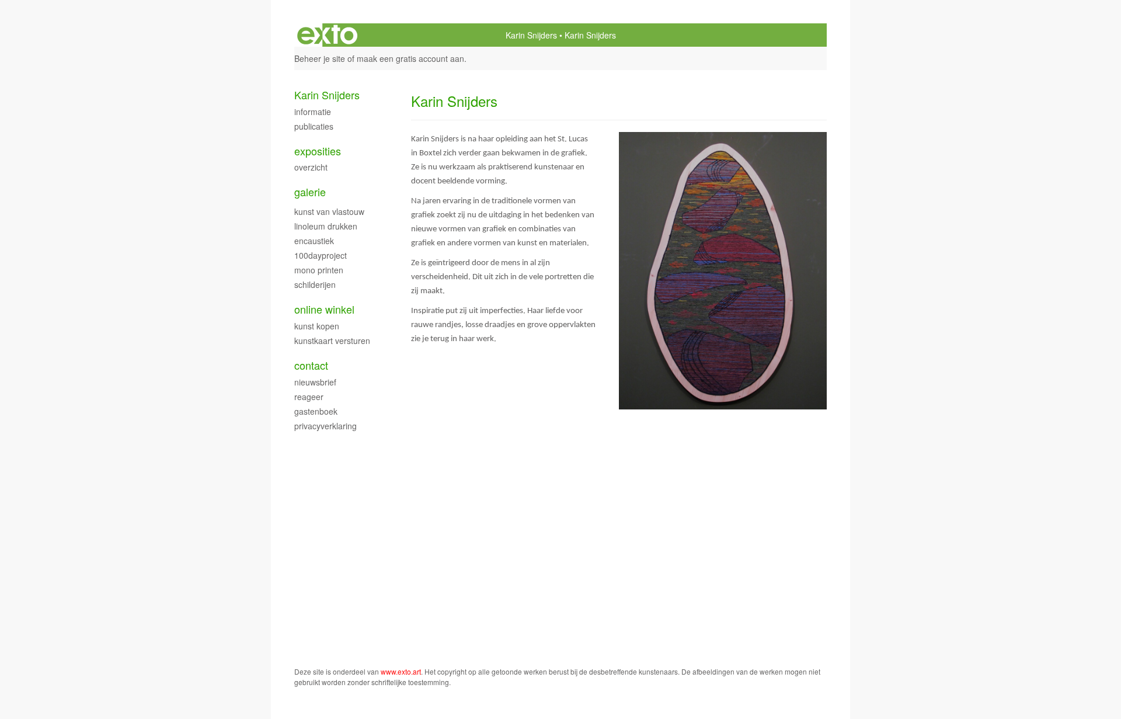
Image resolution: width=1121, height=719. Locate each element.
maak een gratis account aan (410, 58)
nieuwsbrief (315, 382)
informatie (312, 111)
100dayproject (320, 255)
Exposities (317, 151)
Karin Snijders (531, 35)
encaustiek (314, 240)
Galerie (310, 192)
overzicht (311, 167)
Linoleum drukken (325, 226)
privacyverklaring (325, 426)
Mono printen (318, 270)
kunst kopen (316, 326)
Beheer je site (319, 58)
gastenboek (315, 411)
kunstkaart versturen (332, 340)
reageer (308, 396)
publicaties (313, 126)
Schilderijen (315, 284)
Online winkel (324, 309)
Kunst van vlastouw (329, 211)
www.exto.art (401, 671)
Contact (311, 365)
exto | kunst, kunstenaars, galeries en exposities (327, 35)
